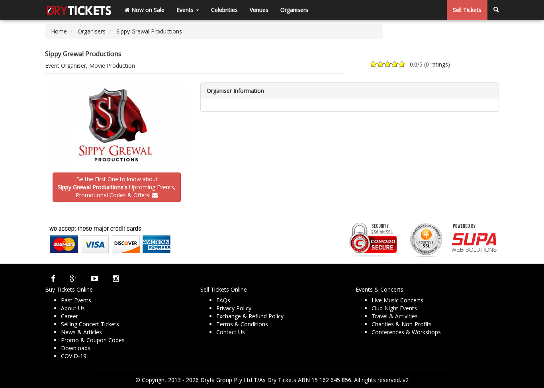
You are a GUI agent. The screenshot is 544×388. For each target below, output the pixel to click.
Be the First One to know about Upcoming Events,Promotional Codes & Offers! (117, 187)
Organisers (294, 10)
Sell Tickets (467, 10)
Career (69, 316)
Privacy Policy (233, 308)
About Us (73, 308)
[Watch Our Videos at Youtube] (94, 278)
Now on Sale (147, 10)
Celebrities (224, 10)
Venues (259, 10)
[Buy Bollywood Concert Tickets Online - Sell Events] (79, 10)
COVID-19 (73, 356)
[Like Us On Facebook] (53, 278)
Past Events (76, 300)
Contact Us (230, 332)
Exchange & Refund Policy (250, 316)
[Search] (496, 10)
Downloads (75, 348)
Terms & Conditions (242, 324)
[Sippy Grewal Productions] (116, 125)
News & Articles (81, 332)
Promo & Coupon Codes (93, 340)
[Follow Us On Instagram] (116, 278)
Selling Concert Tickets (90, 324)
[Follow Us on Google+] (73, 278)
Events (185, 10)
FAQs (223, 300)
